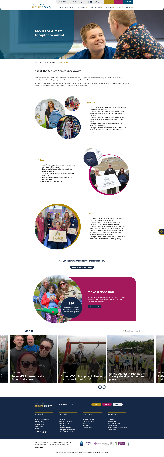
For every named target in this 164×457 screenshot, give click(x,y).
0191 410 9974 (63, 2)
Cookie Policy (112, 430)
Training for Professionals (67, 430)
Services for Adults (65, 423)
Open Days (86, 423)
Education (62, 419)
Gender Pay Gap (112, 425)
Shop (108, 2)
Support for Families (65, 427)
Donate (118, 2)
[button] (100, 387)
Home (36, 62)
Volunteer (86, 425)
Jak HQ (41, 447)
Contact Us (128, 2)
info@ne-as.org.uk (78, 2)
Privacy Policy (112, 421)
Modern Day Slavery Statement (117, 427)
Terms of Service (99, 452)
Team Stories (87, 427)
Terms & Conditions (114, 423)
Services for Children (65, 421)
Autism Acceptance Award (48, 62)
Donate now (94, 306)
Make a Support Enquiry (66, 432)
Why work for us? (88, 419)
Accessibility (111, 419)
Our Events (62, 425)
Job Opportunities (88, 421)
